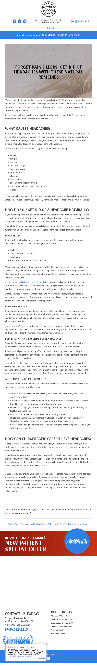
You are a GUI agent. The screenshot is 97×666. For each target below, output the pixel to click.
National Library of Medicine (34, 282)
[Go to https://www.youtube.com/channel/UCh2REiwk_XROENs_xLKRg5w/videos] (25, 21)
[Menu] (48, 658)
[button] (77, 541)
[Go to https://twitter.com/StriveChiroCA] (19, 21)
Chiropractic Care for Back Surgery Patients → (70, 524)
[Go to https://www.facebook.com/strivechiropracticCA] (14, 21)
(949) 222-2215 (80, 21)
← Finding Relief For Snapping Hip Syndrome (26, 524)
